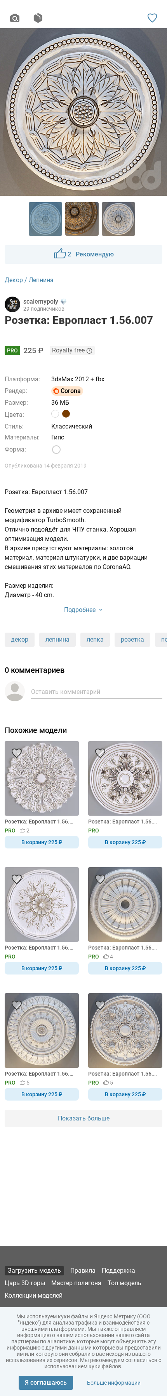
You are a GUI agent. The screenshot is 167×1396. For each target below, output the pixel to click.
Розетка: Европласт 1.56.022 (40, 947)
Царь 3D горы (25, 1283)
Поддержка (118, 1270)
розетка (132, 639)
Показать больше (84, 1118)
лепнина (57, 639)
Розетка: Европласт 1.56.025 (124, 1074)
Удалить (107, 711)
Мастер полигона (76, 1283)
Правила (83, 1270)
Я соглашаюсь (46, 1382)
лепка (95, 639)
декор (19, 639)
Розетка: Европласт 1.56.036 (124, 947)
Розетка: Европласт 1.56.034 (124, 821)
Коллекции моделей (34, 1295)
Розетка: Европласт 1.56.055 (40, 821)
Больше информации (114, 1383)
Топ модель (124, 1283)
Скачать (107, 711)
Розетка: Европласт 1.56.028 (40, 1074)
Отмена (59, 711)
